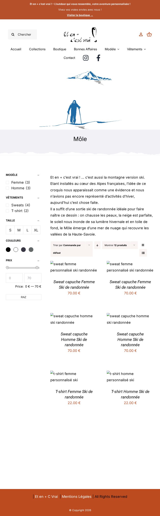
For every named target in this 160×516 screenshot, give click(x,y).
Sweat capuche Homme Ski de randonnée (74, 339)
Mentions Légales (77, 496)
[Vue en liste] (143, 253)
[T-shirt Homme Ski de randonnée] (130, 374)
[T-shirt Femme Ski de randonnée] (74, 374)
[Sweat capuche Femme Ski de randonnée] (74, 264)
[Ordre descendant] (97, 245)
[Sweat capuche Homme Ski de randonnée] (74, 316)
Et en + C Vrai (46, 496)
